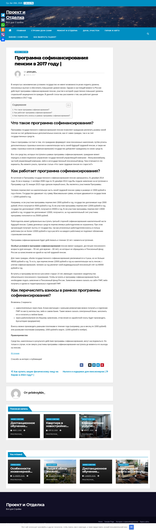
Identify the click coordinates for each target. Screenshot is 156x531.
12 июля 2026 (55, 476)
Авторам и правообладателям (127, 522)
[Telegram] (2, 15)
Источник (15, 353)
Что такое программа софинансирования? (31, 110)
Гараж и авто (112, 30)
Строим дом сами (41, 30)
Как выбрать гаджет (45, 37)
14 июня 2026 (127, 476)
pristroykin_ (32, 72)
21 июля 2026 (19, 476)
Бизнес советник (18, 37)
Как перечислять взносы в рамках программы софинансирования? (42, 116)
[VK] (2, 20)
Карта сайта (144, 522)
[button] (148, 34)
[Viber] (2, 34)
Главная (21, 30)
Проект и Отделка (25, 504)
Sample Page (109, 522)
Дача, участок (91, 30)
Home (100, 522)
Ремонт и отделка (67, 30)
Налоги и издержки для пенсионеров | (84, 371)
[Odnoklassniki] (2, 29)
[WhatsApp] (2, 24)
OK (131, 527)
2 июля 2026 (90, 476)
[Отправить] (2, 39)
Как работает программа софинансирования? (33, 113)
